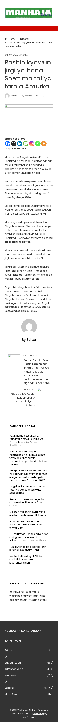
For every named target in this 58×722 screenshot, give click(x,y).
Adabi (29, 650)
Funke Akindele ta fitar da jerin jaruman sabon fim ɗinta (27, 548)
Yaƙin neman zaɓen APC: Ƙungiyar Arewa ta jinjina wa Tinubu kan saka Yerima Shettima (26, 440)
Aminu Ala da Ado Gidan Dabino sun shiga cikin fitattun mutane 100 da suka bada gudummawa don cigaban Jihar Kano (36, 369)
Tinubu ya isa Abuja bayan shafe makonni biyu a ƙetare (21, 397)
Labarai (24, 55)
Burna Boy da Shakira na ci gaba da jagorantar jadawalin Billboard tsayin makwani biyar (28, 537)
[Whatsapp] (38, 143)
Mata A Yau (29, 694)
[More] (44, 143)
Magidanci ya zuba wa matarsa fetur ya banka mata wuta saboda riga (28, 490)
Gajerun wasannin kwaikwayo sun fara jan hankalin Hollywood (28, 513)
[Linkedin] (19, 143)
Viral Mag (38, 713)
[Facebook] (7, 143)
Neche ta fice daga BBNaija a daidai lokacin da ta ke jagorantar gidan (26, 559)
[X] (13, 143)
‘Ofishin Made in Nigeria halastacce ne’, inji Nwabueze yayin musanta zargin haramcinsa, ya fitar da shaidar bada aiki (28, 458)
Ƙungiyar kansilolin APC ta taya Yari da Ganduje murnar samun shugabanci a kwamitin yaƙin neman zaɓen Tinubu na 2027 (28, 475)
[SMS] (25, 143)
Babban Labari (12, 55)
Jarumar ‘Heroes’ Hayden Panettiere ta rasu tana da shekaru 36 (25, 525)
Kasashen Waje (29, 669)
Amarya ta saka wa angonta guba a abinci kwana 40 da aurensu (26, 502)
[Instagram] (31, 143)
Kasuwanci (29, 675)
